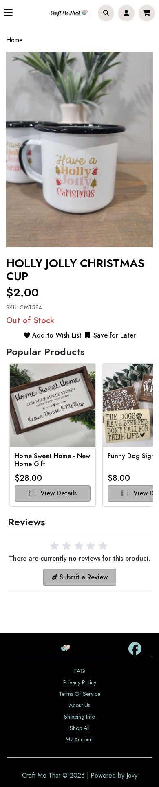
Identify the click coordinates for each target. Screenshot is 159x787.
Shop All (80, 728)
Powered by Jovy (114, 775)
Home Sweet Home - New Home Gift (52, 460)
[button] (106, 13)
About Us (79, 705)
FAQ (79, 671)
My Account (80, 739)
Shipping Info (79, 716)
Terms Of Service (79, 694)
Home (14, 40)
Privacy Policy (79, 682)
